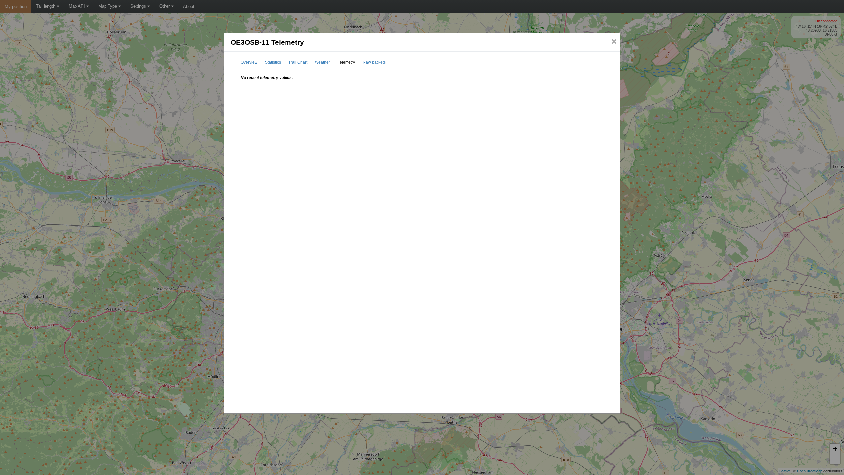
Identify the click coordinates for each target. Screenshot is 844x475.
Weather (322, 62)
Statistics (273, 62)
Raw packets (374, 62)
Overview (249, 62)
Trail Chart (297, 62)
